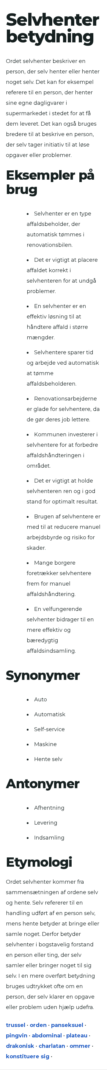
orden (38, 1025)
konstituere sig (27, 1056)
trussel (15, 1025)
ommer (80, 1046)
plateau (76, 1035)
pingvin (16, 1035)
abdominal (47, 1035)
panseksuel (67, 1025)
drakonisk (20, 1046)
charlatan (52, 1046)
